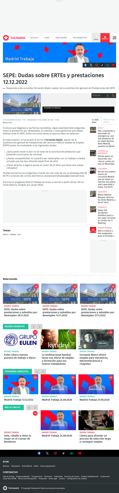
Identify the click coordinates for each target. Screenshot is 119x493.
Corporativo (10, 472)
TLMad (46, 38)
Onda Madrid (61, 38)
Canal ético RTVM (9, 479)
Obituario (102, 192)
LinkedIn (108, 65)
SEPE (19, 234)
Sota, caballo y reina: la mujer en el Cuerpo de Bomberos (20, 420)
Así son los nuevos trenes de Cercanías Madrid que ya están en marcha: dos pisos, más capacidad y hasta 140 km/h (93, 171)
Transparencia (37, 476)
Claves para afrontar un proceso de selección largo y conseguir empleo (96, 420)
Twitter (91, 65)
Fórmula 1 (102, 207)
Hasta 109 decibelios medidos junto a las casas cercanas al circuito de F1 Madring (93, 209)
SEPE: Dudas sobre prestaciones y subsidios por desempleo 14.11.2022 (59, 293)
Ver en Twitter (47, 454)
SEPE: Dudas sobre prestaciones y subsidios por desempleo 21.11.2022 (98, 293)
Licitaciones (105, 476)
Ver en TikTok (63, 454)
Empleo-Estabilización (90, 476)
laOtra (36, 466)
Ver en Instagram (55, 453)
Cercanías (102, 169)
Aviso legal (53, 479)
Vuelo (100, 128)
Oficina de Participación (27, 479)
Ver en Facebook (39, 454)
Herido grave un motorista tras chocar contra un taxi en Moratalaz (93, 153)
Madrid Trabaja (105, 228)
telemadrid (11, 488)
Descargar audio (108, 95)
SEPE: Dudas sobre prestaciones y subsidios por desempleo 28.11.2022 (21, 293)
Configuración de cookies (77, 479)
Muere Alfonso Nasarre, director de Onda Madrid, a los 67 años (93, 194)
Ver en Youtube (80, 453)
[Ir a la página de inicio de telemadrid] (14, 38)
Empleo (6, 234)
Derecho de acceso (71, 476)
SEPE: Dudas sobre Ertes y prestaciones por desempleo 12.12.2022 (22, 103)
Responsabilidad (23, 476)
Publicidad (58, 476)
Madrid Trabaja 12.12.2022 (20, 384)
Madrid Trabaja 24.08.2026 (58, 384)
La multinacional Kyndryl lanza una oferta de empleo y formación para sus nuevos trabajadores (58, 339)
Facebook (85, 65)
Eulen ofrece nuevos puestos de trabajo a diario (20, 339)
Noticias (34, 38)
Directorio (48, 476)
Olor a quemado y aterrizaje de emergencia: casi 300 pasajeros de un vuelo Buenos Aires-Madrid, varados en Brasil (93, 130)
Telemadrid (15, 466)
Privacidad (43, 479)
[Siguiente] (40, 326)
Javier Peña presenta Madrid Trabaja (59, 52)
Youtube (113, 65)
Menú (114, 37)
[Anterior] (33, 326)
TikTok (102, 65)
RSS (113, 95)
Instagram (96, 65)
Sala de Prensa (9, 476)
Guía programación (47, 466)
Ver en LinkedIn (71, 453)
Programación (79, 38)
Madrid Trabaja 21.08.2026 (96, 384)
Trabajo (13, 234)
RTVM (6, 462)
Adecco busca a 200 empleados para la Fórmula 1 (93, 230)
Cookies (62, 479)
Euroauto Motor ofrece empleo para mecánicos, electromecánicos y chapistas (96, 339)
